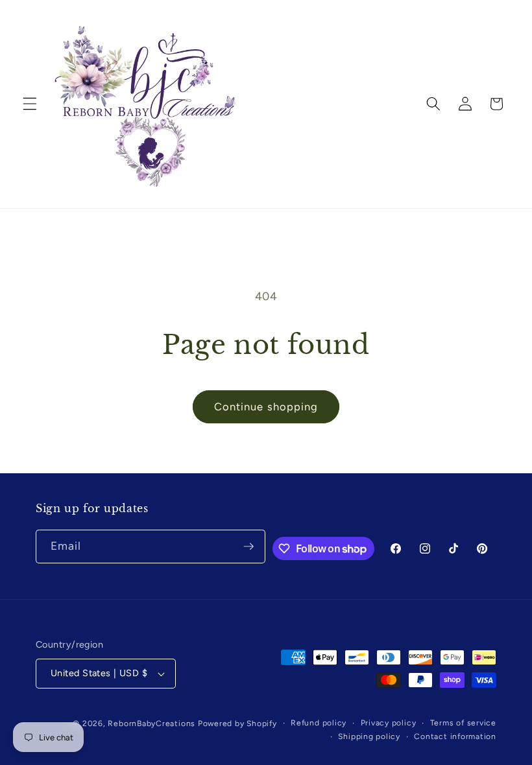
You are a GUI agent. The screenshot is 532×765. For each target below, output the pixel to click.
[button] (29, 103)
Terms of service (463, 722)
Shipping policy (369, 736)
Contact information (455, 736)
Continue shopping (266, 406)
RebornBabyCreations (151, 723)
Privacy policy (389, 722)
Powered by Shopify (237, 723)
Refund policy (318, 722)
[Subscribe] (248, 546)
